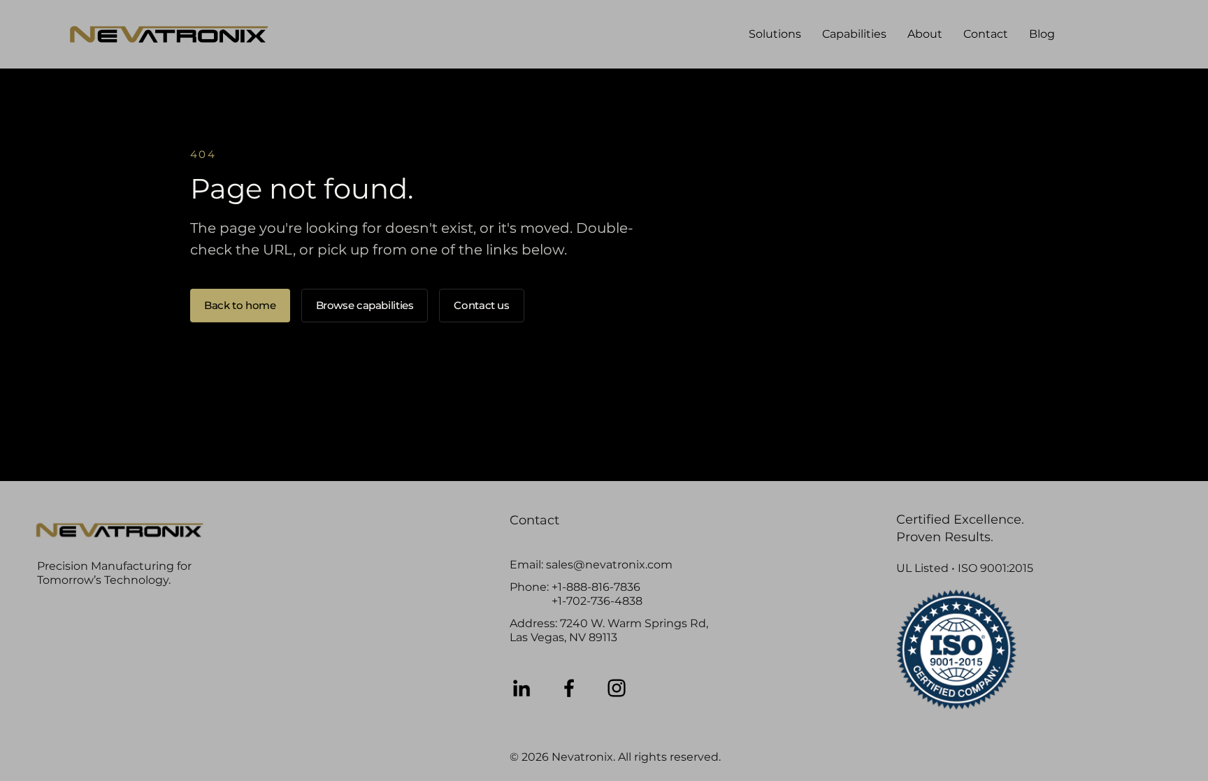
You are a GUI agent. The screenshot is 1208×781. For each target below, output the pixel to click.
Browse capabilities (365, 305)
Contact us (481, 305)
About (924, 34)
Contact (985, 34)
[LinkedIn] (521, 688)
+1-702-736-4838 (597, 601)
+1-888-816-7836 (596, 587)
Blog (1042, 34)
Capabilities (854, 34)
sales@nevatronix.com (609, 564)
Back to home (240, 305)
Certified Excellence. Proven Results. (960, 528)
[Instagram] (616, 688)
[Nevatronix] (169, 34)
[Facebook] (569, 688)
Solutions (775, 34)
